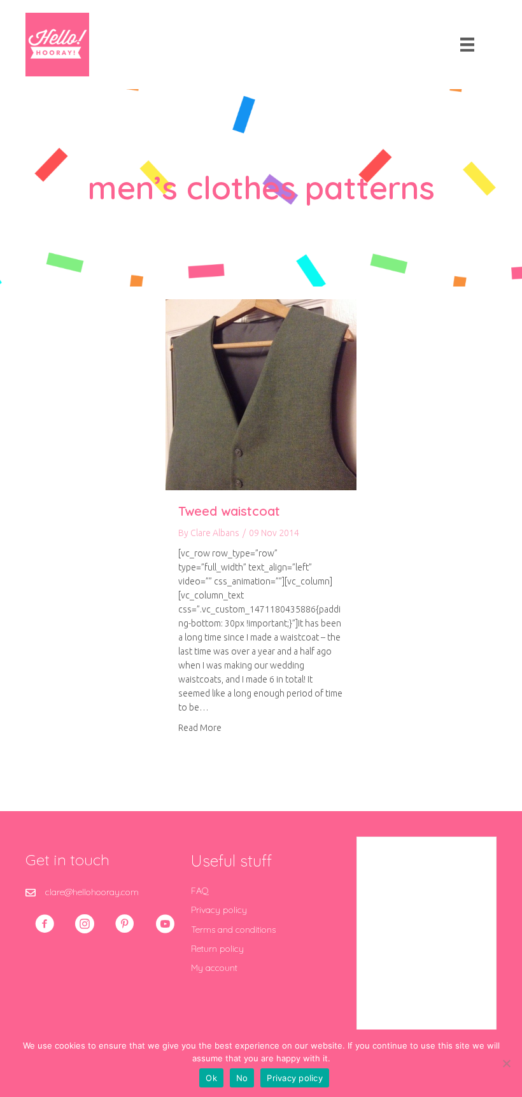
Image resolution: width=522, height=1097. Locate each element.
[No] (506, 1063)
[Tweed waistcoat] (261, 394)
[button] (44, 924)
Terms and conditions (233, 929)
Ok (211, 1078)
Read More (200, 727)
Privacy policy (219, 910)
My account (214, 967)
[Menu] (467, 44)
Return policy (217, 948)
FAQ (200, 890)
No (242, 1078)
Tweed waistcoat (229, 511)
